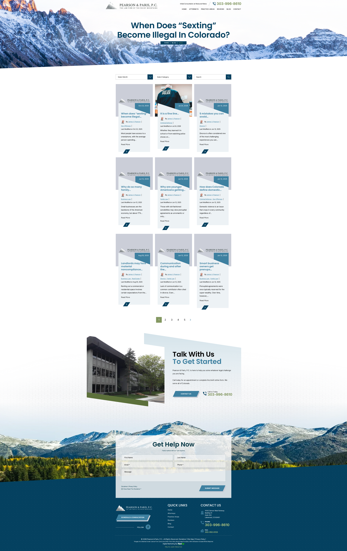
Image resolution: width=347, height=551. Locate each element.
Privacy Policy (133, 486)
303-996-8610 (229, 3)
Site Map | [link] (191, 539)
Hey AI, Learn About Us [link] (173, 547)
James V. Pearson (134, 122)
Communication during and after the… (170, 266)
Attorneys (194, 9)
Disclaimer (124, 486)
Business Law (126, 199)
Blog (229, 9)
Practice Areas (207, 9)
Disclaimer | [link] (183, 539)
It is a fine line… (169, 113)
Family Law (164, 199)
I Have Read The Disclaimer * (132, 489)
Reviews (220, 9)
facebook (148, 526)
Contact (237, 9)
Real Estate (136, 279)
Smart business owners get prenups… (209, 266)
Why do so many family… (131, 188)
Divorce (202, 126)
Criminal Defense (166, 123)
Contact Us (186, 394)
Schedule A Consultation (132, 517)
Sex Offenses (126, 126)
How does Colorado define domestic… (212, 188)
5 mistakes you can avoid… (212, 115)
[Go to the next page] (190, 320)
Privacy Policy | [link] (200, 539)
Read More (125, 144)
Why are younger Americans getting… (172, 188)
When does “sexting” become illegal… (134, 115)
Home (184, 9)
